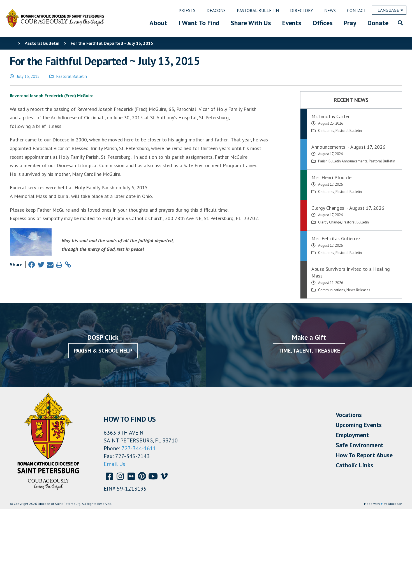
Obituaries (326, 130)
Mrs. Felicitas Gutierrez (335, 238)
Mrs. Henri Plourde (331, 177)
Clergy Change (329, 222)
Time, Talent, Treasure (309, 350)
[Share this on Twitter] (41, 264)
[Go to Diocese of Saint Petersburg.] (12, 43)
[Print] (59, 264)
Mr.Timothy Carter (330, 116)
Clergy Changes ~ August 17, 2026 (347, 208)
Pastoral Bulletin (71, 76)
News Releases (358, 290)
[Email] (50, 264)
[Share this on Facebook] (31, 264)
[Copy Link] (68, 264)
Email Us (114, 464)
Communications (331, 290)
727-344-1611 (139, 448)
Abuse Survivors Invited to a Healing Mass (350, 272)
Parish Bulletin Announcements (342, 161)
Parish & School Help (103, 350)
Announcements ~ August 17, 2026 (348, 147)
